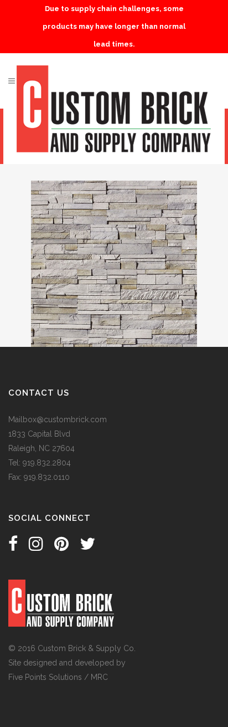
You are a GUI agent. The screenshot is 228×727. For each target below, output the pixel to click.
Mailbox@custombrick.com (57, 419)
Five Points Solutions (45, 677)
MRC (99, 677)
